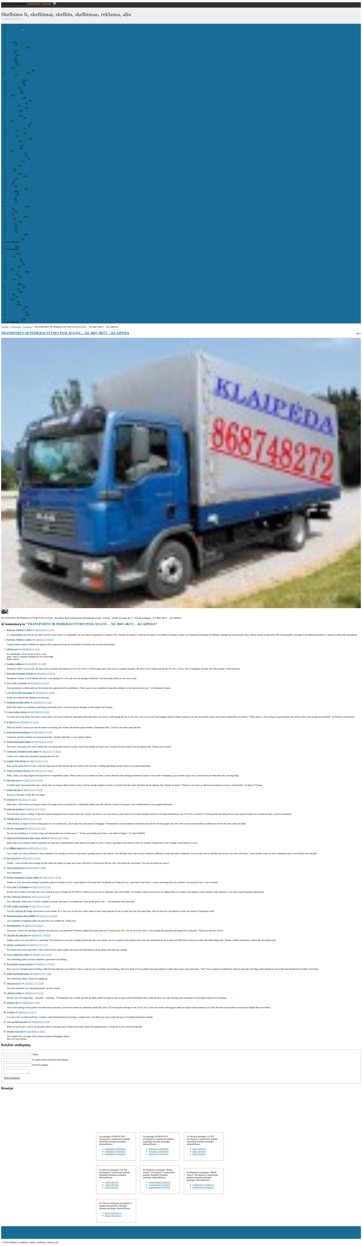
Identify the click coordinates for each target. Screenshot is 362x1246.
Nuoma (10, 224)
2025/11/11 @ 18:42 (44, 771)
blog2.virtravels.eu (113, 1215)
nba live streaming (15, 828)
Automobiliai (13, 292)
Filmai (9, 171)
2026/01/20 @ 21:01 (34, 993)
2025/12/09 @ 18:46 (36, 868)
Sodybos (11, 232)
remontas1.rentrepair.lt (158, 1149)
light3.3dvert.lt (198, 1154)
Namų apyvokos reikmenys (19, 70)
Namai (10, 219)
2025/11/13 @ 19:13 (36, 809)
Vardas (35, 1054)
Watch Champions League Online (23, 877)
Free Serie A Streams (17, 683)
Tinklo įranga (13, 141)
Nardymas (11, 194)
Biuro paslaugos (14, 83)
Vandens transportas (16, 312)
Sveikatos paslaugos (16, 108)
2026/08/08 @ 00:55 (36, 1031)
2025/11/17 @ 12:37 (37, 828)
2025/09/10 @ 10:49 (45, 693)
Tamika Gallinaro (15, 664)
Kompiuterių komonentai (18, 123)
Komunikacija (13, 146)
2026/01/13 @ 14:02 (42, 974)
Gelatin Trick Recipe (17, 761)
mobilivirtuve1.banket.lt (203, 1185)
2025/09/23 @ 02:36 (40, 712)
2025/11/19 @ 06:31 (60, 838)
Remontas (11, 136)
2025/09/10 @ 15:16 (42, 702)
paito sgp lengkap (15, 809)
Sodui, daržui (13, 277)
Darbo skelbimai (14, 80)
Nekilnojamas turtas (15, 206)
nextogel (11, 799)
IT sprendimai (13, 93)
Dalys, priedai (13, 148)
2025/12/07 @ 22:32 (31, 858)
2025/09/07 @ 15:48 (36, 664)
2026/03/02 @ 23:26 (40, 1022)
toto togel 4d (13, 858)
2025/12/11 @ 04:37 (41, 906)
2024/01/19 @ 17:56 (44, 630)
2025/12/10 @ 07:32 (52, 877)
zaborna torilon (14, 993)
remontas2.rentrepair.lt (158, 1151)
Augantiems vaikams (16, 47)
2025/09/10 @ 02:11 (46, 673)
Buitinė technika (14, 264)
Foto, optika (12, 266)
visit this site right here (17, 935)
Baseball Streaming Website (20, 673)
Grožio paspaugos (15, 85)
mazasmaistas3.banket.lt (159, 1187)
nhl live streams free (16, 945)
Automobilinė (13, 259)
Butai (9, 209)
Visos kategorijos (14, 30)
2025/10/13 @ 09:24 (51, 751)
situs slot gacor (14, 780)
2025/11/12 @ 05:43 (33, 780)
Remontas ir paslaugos (17, 158)
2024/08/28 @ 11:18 (30, 649)
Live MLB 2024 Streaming (19, 693)
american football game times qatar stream (27, 838)
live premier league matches (20, 964)
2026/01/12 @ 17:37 (38, 945)
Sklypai (10, 229)
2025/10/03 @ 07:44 (43, 732)
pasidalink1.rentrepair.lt (115, 1149)
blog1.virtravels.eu (113, 1213)
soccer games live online (18, 954)
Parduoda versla (14, 239)
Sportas (10, 199)
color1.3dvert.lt (111, 1182)
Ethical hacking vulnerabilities (21, 916)
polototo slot (12, 1002)
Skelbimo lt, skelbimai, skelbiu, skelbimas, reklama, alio (66, 14)
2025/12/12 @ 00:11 (48, 916)
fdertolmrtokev (14, 925)
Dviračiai (11, 297)
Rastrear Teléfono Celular (19, 630)
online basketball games (18, 974)
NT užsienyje (13, 221)
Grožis (10, 60)
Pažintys (10, 196)
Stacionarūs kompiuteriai (18, 138)
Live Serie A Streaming (18, 887)
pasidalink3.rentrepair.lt (115, 1154)
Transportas (12, 284)
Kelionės (11, 178)
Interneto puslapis (40, 1065)
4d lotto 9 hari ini (15, 1031)
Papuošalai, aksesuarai (17, 73)
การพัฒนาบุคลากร (16, 848)
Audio (9, 256)
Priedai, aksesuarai (15, 128)
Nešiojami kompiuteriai (17, 126)
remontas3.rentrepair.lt (158, 1154)
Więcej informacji (15, 868)
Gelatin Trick (13, 819)
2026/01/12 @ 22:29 (42, 954)
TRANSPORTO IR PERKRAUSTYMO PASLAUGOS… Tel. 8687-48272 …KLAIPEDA (65, 333)
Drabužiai (11, 55)
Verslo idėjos (12, 111)
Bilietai (10, 168)
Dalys (9, 294)
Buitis (9, 42)
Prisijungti (46, 4)
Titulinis (10, 27)
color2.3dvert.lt (111, 1185)
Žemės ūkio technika (16, 315)
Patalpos (10, 227)
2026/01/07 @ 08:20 (41, 935)
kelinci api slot (13, 790)
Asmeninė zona (14, 37)
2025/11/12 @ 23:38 (33, 790)
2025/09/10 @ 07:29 (39, 683)
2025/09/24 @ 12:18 (29, 722)
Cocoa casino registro (17, 712)
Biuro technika (13, 261)
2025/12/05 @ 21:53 (38, 848)
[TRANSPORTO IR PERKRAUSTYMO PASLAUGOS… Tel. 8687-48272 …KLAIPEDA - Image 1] (4, 613)
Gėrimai (10, 57)
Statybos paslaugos (15, 234)
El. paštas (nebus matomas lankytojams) (50, 1059)
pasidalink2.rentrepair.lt (115, 1151)
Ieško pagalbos (13, 90)
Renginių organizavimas (17, 100)
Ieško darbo (12, 88)
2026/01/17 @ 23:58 (34, 983)
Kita (9, 68)
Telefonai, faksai (14, 161)
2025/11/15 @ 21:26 (32, 819)
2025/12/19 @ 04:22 (34, 925)
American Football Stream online (23, 751)
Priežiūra (11, 131)
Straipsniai (11, 32)
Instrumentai (12, 173)
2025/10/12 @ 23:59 (43, 742)
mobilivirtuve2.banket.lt (203, 1187)
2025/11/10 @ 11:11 (39, 761)
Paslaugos (11, 304)
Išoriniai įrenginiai (15, 118)
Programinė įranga (15, 133)
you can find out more (17, 1022)
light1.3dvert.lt (198, 1149)
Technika (11, 254)
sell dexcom (12, 649)
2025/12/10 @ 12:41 (41, 887)
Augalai (10, 45)
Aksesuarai (12, 289)
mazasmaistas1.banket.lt (159, 1182)
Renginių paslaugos (15, 103)
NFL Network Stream (17, 897)
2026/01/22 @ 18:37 (31, 1002)
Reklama (11, 246)
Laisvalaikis (12, 166)
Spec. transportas (14, 309)
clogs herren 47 (14, 983)
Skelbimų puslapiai (15, 307)
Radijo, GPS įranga (15, 156)
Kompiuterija (13, 115)
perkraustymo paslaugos (18, 732)
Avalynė (10, 50)
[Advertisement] (22, 1110)
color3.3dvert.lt (111, 1187)
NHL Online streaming (18, 906)
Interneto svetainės (15, 176)
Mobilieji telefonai (15, 153)
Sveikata (10, 75)
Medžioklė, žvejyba (15, 189)
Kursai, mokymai (14, 98)
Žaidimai (11, 201)
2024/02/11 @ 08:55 (44, 639)
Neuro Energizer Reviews (19, 771)
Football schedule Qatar (18, 702)
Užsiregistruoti (33, 4)
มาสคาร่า (11, 722)
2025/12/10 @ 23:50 (40, 897)
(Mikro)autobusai (14, 287)
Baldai (10, 52)
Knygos (10, 186)
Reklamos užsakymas (16, 35)
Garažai (10, 211)
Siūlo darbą (12, 106)
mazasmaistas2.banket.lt (159, 1185)
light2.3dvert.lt (198, 1151)
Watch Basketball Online (19, 742)
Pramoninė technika (15, 272)
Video (9, 279)
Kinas (9, 181)
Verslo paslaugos (14, 319)
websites (11, 1012)
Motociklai (11, 302)
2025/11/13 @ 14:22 (27, 799)
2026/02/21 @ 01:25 (27, 1012)
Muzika (10, 191)
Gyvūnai (11, 63)
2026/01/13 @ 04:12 (46, 964)
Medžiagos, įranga (15, 216)
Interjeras (11, 65)
